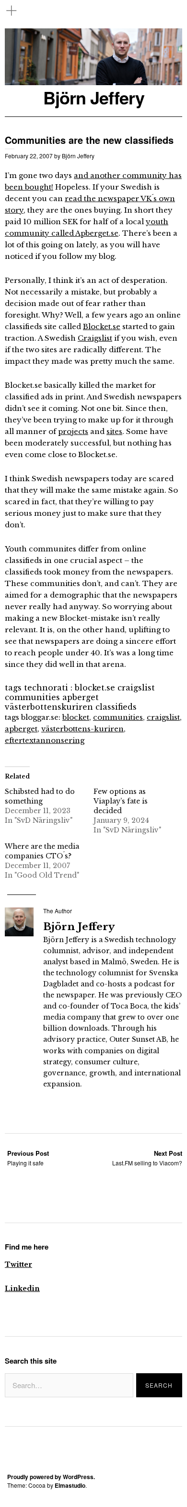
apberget (80, 697)
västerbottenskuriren (49, 707)
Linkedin (22, 1288)
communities (32, 697)
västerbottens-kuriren (82, 728)
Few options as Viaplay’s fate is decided (121, 801)
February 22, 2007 (29, 156)
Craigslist (95, 338)
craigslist (136, 687)
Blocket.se (101, 326)
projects (73, 431)
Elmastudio (70, 1485)
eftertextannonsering (44, 740)
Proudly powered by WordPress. (51, 1476)
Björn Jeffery (93, 97)
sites (114, 431)
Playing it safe (28, 1158)
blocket (75, 717)
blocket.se (95, 687)
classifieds (116, 707)
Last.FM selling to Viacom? (147, 1158)
